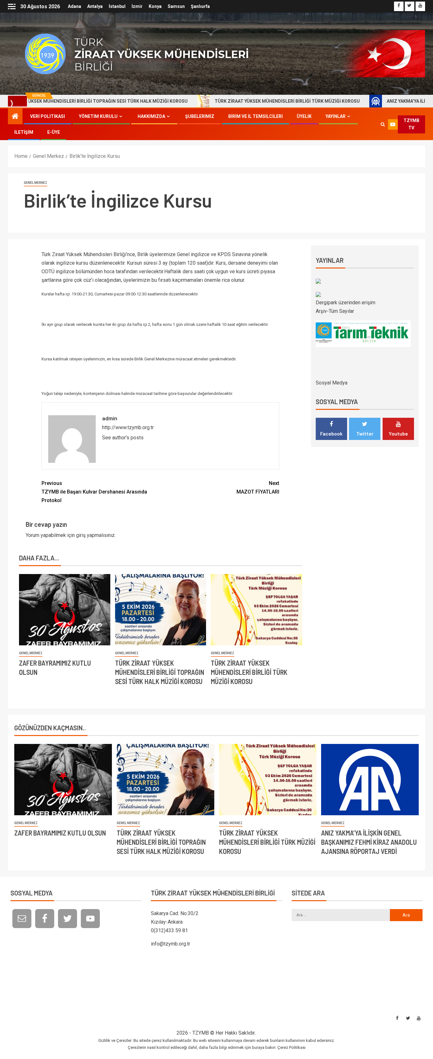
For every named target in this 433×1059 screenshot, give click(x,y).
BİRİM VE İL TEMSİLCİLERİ (255, 116)
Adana (74, 6)
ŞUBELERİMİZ (199, 116)
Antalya (95, 6)
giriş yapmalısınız (95, 535)
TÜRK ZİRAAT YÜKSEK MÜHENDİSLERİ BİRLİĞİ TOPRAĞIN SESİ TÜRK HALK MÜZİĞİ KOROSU (159, 672)
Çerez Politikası (291, 1047)
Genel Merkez (35, 182)
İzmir (137, 6)
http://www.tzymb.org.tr (128, 427)
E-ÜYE (53, 132)
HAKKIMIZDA (151, 116)
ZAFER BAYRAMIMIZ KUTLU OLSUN (60, 833)
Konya (155, 6)
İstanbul (117, 6)
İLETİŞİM (23, 132)
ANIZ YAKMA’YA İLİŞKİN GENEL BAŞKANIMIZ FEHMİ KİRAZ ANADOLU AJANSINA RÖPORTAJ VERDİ (369, 842)
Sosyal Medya (331, 383)
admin (109, 418)
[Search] (382, 124)
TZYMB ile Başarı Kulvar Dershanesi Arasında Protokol (94, 491)
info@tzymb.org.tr (170, 944)
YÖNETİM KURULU (98, 116)
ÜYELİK (304, 116)
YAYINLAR (336, 116)
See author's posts (123, 438)
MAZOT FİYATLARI (257, 487)
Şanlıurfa (200, 6)
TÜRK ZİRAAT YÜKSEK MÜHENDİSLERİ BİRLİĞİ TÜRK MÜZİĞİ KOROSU (252, 101)
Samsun (176, 6)
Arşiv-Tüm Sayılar (335, 311)
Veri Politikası (47, 116)
